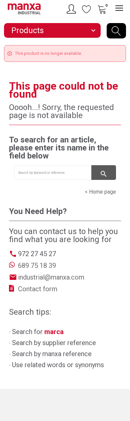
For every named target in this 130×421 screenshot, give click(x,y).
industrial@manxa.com (51, 277)
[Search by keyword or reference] (116, 30)
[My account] (72, 9)
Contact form (37, 289)
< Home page (100, 192)
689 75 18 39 (37, 265)
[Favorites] (86, 9)
